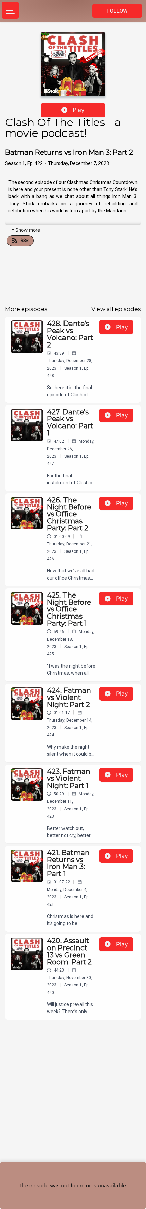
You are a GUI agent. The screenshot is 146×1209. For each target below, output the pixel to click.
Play (79, 109)
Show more (27, 230)
